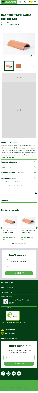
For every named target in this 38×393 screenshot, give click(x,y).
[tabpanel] (10, 227)
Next (36, 227)
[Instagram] (8, 373)
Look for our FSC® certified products (22, 301)
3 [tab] (19, 243)
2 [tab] (16, 243)
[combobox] (19, 8)
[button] (19, 186)
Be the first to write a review (19, 186)
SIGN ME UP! (19, 273)
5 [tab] (25, 243)
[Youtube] (19, 373)
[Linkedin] (14, 373)
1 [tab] (13, 243)
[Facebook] (3, 373)
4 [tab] (22, 243)
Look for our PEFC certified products (13, 322)
